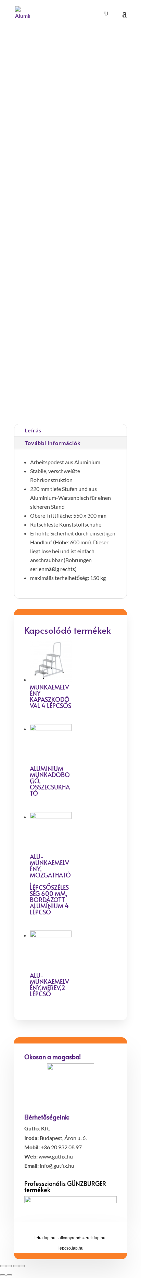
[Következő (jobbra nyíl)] (9, 1275)
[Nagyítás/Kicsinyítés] (22, 1266)
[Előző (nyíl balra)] (2, 1275)
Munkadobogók (107, 399)
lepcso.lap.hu (71, 1248)
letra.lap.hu (45, 1238)
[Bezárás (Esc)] (2, 1266)
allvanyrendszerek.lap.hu (82, 1238)
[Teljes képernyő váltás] (15, 1266)
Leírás (33, 430)
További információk (53, 443)
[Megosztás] (9, 1266)
